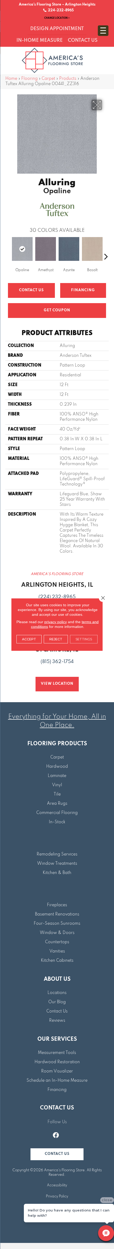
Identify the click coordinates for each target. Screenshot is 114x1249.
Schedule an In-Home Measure (57, 1081)
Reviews (57, 1021)
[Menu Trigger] (103, 30)
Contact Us (31, 290)
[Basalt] (92, 249)
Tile (57, 794)
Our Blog (57, 1002)
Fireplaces (57, 905)
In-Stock (57, 822)
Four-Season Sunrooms (57, 924)
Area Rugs (57, 804)
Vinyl (57, 785)
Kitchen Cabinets (57, 961)
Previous (8, 248)
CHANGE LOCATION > (57, 18)
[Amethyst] (45, 249)
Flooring (29, 79)
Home (11, 79)
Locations (57, 993)
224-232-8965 (60, 10)
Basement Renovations (57, 914)
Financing (57, 1090)
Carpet (48, 79)
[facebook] (56, 1135)
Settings (84, 639)
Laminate (57, 776)
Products (67, 79)
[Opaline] (22, 249)
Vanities (57, 951)
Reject (55, 639)
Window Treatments (57, 864)
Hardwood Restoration (57, 1062)
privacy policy (55, 622)
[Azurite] (69, 249)
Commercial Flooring (57, 813)
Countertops (57, 942)
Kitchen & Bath (57, 873)
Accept (29, 639)
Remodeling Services (57, 854)
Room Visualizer (57, 1071)
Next (106, 248)
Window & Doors (57, 933)
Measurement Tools (57, 1053)
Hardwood (57, 767)
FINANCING (83, 290)
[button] (57, 1154)
